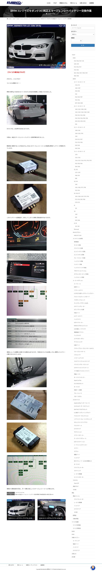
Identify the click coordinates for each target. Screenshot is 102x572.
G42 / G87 (77, 88)
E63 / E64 (77, 148)
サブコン (76, 451)
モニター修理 (77, 245)
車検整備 (76, 241)
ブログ (73, 54)
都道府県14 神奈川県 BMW (47, 494)
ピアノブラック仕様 (79, 309)
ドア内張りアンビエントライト (82, 371)
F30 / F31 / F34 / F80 (20, 492)
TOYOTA (75, 480)
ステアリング (77, 470)
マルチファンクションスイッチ (82, 361)
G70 (76, 154)
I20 (76, 208)
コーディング (76, 540)
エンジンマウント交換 (79, 251)
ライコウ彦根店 (77, 525)
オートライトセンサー (79, 377)
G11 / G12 (77, 157)
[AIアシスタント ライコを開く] (93, 568)
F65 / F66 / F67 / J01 (79, 61)
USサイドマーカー (78, 322)
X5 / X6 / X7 (77, 193)
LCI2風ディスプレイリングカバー (82, 412)
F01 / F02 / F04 (78, 163)
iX (74, 205)
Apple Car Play (77, 380)
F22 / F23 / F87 (78, 97)
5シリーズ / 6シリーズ (79, 127)
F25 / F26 (77, 190)
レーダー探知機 (78, 474)
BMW (74, 78)
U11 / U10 (77, 172)
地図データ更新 (78, 390)
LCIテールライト (78, 316)
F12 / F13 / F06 (78, 142)
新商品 (74, 515)
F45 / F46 (77, 100)
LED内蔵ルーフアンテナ (80, 329)
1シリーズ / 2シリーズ (79, 82)
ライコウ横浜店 (77, 528)
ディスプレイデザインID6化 (81, 303)
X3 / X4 (76, 181)
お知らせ (74, 553)
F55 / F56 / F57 (77, 66)
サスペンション (78, 432)
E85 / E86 (77, 220)
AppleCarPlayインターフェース (82, 403)
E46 (76, 124)
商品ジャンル (76, 496)
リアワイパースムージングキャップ (83, 419)
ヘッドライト (77, 319)
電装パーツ (75, 544)
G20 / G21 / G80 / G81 (80, 109)
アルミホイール (78, 425)
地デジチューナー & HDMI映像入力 (83, 461)
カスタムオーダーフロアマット (82, 406)
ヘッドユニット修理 (79, 277)
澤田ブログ (75, 486)
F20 (76, 94)
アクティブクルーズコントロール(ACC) (84, 348)
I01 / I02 (77, 226)
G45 (76, 184)
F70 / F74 (77, 85)
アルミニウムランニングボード (82, 296)
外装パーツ (77, 312)
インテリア (77, 457)
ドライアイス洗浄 (78, 248)
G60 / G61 (77, 130)
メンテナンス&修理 (78, 238)
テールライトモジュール (80, 438)
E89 (76, 217)
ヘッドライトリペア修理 (80, 267)
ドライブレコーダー (79, 467)
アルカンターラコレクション (81, 415)
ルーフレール (77, 283)
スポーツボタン (78, 396)
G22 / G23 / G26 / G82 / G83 (82, 112)
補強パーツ (77, 454)
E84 (76, 178)
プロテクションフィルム (80, 270)
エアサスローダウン (79, 338)
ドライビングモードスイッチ (81, 364)
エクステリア (77, 428)
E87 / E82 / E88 (79, 103)
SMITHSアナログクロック (80, 409)
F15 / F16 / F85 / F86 (80, 199)
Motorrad (76, 229)
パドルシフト (77, 354)
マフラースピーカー (79, 435)
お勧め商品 (75, 518)
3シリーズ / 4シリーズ (79, 106)
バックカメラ (77, 335)
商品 (73, 492)
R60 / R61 (76, 75)
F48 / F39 (77, 175)
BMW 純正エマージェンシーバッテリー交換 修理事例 (28, 494)
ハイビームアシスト (79, 358)
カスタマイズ (76, 399)
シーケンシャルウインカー (80, 445)
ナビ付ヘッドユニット (79, 300)
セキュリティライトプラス (80, 422)
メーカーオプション (78, 280)
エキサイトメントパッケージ (81, 367)
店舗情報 (42, 565)
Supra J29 (76, 483)
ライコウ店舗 (75, 521)
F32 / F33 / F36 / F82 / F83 (81, 118)
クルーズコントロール (79, 351)
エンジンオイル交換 (79, 254)
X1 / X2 (76, 169)
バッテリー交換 (78, 264)
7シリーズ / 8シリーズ (79, 151)
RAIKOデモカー (77, 232)
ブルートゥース (78, 393)
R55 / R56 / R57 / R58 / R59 (80, 72)
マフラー (76, 448)
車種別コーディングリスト (31, 565)
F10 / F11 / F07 (78, 139)
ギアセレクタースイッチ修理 (81, 274)
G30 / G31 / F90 (79, 133)
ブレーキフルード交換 (79, 258)
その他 (74, 489)
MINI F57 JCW (77, 235)
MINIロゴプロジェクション (81, 325)
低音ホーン (77, 287)
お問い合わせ (11, 565)
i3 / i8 (75, 223)
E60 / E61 (77, 145)
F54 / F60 (76, 70)
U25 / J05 (76, 64)
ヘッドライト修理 (78, 261)
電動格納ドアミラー (79, 332)
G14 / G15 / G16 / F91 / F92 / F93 (83, 160)
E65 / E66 (77, 166)
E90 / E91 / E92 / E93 (80, 121)
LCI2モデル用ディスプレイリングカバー (84, 293)
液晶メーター (77, 374)
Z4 (74, 211)
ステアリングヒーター (79, 306)
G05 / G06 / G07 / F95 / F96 (82, 196)
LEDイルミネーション (79, 441)
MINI (74, 58)
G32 (76, 136)
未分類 (73, 557)
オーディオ (77, 386)
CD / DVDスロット (78, 383)
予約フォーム (20, 565)
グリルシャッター (78, 341)
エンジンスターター (79, 477)
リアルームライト (78, 290)
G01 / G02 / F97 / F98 (80, 187)
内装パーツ (77, 345)
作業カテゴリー (76, 537)
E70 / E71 (77, 202)
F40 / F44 (77, 91)
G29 (76, 214)
